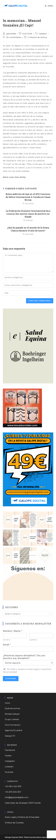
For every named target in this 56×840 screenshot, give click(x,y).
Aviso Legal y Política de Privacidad (22, 817)
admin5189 (11, 34)
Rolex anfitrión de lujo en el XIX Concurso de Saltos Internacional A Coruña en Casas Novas (28, 197)
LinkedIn (9, 766)
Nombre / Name (12, 631)
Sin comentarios (13, 37)
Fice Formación (12, 725)
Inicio (7, 703)
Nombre (6, 640)
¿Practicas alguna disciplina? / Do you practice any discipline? (24, 656)
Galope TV (10, 736)
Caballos (43, 34)
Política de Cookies (14, 822)
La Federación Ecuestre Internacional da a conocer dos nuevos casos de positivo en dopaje (28, 213)
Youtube (9, 772)
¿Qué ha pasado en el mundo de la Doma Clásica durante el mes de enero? (28, 229)
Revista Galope (12, 714)
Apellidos (33, 640)
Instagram (10, 761)
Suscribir (10, 678)
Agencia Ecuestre (13, 730)
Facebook (10, 750)
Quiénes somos (12, 708)
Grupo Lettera (12, 719)
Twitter (8, 755)
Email (7, 644)
